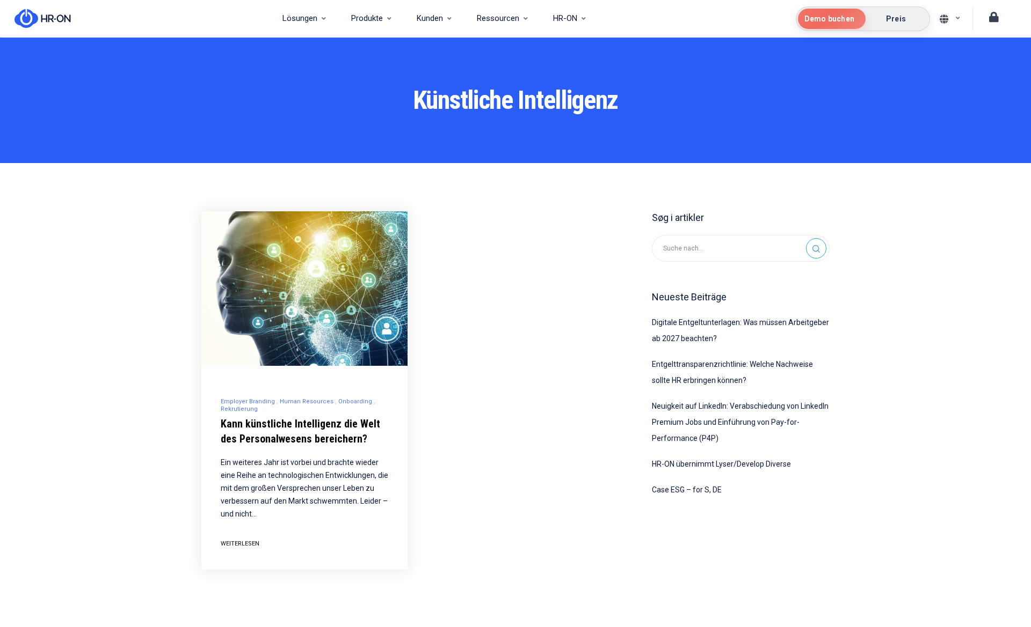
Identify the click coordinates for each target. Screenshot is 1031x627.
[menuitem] (304, 19)
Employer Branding (248, 401)
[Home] (37, 18)
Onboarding (355, 401)
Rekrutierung (239, 408)
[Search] (816, 248)
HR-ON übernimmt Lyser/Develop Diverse (721, 464)
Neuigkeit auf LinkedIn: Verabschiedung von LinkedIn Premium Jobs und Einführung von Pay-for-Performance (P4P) (740, 422)
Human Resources (306, 401)
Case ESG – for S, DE (687, 489)
